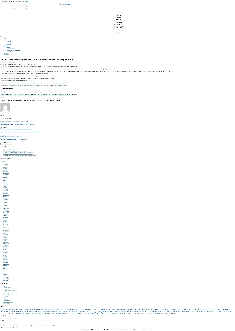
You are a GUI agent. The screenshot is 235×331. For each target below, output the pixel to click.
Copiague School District (134, 309)
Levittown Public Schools (49, 311)
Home (14, 9)
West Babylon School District (158, 313)
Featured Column (6, 291)
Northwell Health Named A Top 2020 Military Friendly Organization (17, 124)
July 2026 (4, 165)
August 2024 (5, 199)
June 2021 (5, 255)
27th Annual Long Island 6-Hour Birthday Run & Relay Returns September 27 (18, 154)
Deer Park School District (161, 309)
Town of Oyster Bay (103, 313)
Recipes (4, 297)
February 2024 (6, 208)
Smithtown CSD (19, 313)
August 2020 (5, 270)
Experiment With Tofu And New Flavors (11, 149)
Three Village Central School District (69, 313)
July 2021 (4, 253)
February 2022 (6, 243)
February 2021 (6, 261)
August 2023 (5, 217)
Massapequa (75, 311)
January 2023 (5, 227)
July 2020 (4, 271)
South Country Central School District (50, 313)
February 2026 (6, 173)
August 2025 (5, 181)
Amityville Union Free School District (9, 309)
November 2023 (6, 212)
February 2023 (6, 225)
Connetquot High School (121, 309)
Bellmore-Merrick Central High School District (48, 309)
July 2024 (4, 201)
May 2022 (5, 239)
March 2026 (5, 171)
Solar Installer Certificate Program (22, 85)
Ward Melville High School (144, 313)
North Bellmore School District (133, 311)
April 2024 (5, 205)
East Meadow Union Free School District (206, 309)
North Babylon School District (118, 311)
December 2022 (6, 228)
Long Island (70, 311)
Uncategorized (6, 303)
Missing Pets (5, 293)
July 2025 (4, 183)
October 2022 (5, 231)
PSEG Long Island (204, 311)
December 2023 (6, 211)
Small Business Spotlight (8, 302)
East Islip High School (175, 309)
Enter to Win (119, 30)
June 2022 (5, 237)
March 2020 (5, 277)
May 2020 (5, 274)
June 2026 (5, 167)
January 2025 (5, 192)
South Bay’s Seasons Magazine (119, 26)
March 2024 (5, 206)
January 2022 (5, 245)
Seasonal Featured (6, 300)
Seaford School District (6, 313)
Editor (3, 127)
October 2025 (5, 179)
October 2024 (5, 196)
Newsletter (119, 33)
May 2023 (5, 221)
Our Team (119, 15)
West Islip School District (171, 313)
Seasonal (5, 299)
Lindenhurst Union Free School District (60, 311)
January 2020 (5, 280)
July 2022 (4, 236)
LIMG (3, 62)
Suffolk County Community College (36, 85)
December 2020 (6, 264)
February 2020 (6, 278)
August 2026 (5, 164)
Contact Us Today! (25, 1)
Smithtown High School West (39, 313)
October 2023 (5, 214)
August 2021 (5, 252)
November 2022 (6, 230)
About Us (119, 14)
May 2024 (5, 203)
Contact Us (119, 17)
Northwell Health (147, 311)
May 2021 (5, 256)
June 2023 (5, 220)
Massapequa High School (82, 311)
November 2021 (6, 247)
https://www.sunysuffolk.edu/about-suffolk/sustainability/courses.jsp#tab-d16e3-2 (16, 82)
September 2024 (6, 198)
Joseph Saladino (40, 311)
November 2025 (6, 177)
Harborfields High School (22, 311)
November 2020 (6, 265)
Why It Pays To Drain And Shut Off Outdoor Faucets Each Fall (15, 151)
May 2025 (5, 186)
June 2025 (5, 184)
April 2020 (5, 275)
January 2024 (5, 209)
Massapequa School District (99, 311)
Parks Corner (5, 296)
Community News (6, 287)
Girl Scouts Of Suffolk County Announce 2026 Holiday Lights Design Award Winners (19, 155)
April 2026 (5, 170)
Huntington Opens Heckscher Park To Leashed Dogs (14, 139)
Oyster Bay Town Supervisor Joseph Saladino (169, 311)
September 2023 (6, 215)
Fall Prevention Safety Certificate (9, 85)
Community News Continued (8, 288)
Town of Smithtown (115, 313)
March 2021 (5, 259)
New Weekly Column (7, 294)
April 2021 (5, 258)
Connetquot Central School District (103, 309)
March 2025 (5, 189)
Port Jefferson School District (190, 311)
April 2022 (5, 240)
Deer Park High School (147, 309)
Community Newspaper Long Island (10, 290)
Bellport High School (64, 309)
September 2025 (6, 180)
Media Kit (118, 19)
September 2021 (6, 250)
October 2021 (5, 249)
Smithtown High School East (29, 313)
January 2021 (5, 262)
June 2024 (5, 202)
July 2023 (4, 218)
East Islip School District (190, 309)
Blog (4, 286)
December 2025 (6, 176)
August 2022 (5, 234)
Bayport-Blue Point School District (26, 309)
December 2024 (6, 193)
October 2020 (5, 267)
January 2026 (5, 174)
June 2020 (5, 272)
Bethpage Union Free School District (79, 309)
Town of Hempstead (88, 313)
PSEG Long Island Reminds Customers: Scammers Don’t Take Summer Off (17, 152)
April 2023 (5, 223)
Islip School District (32, 311)
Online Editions (118, 22)
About (118, 12)
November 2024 (6, 195)
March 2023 (5, 224)
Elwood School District (217, 309)
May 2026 (5, 168)
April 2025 (5, 187)
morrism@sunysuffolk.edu (61, 82)
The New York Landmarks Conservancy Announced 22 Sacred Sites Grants (19, 132)
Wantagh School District (132, 313)
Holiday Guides (119, 27)
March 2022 (5, 242)
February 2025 (6, 190)
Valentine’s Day (122, 313)
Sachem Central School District (222, 311)
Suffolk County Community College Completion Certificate (55, 85)
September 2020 (6, 268)
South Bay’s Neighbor (118, 24)
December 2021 (6, 246)
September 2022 (6, 233)
